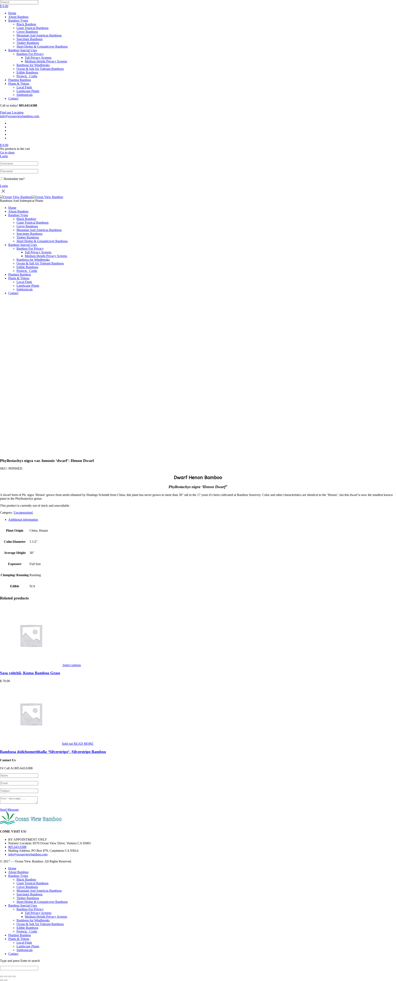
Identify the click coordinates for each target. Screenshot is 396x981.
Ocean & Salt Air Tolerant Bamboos (40, 68)
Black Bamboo (26, 24)
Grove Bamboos (27, 31)
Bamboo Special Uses (22, 50)
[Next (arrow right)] (5, 980)
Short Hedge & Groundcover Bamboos (42, 46)
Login (4, 156)
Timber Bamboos (27, 43)
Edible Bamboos (27, 72)
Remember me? (14, 179)
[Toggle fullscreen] (5, 976)
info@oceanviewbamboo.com (19, 116)
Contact (13, 98)
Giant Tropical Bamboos (32, 28)
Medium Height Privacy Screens (46, 61)
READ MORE (83, 743)
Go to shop (7, 152)
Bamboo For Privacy (30, 54)
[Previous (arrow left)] (1, 980)
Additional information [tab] (23, 519)
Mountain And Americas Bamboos (39, 35)
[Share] (10, 976)
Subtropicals (24, 94)
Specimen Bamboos (29, 39)
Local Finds (24, 87)
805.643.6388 (17, 847)
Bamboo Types (18, 20)
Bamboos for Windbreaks (33, 65)
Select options (72, 665)
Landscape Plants (27, 91)
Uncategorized (23, 512)
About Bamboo (18, 17)
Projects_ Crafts (26, 76)
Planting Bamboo (19, 80)
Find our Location (12, 112)
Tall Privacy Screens (38, 57)
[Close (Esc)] (14, 976)
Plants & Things (18, 83)
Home (12, 13)
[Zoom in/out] (1, 976)
